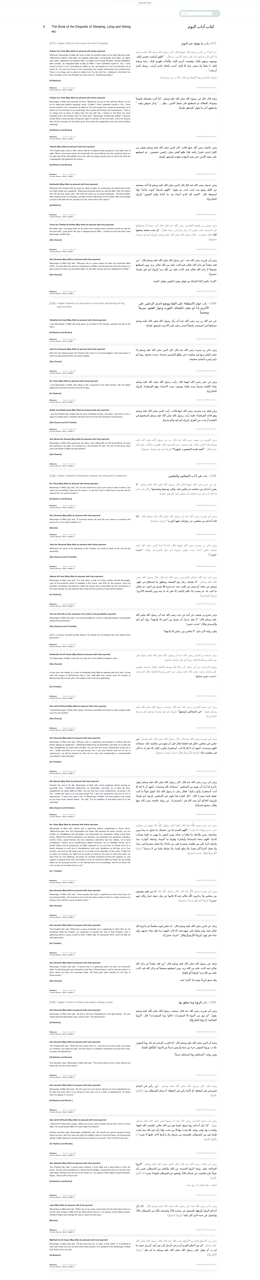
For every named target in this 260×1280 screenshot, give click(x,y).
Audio (253, 7)
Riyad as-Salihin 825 (69, 534)
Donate (147, 1277)
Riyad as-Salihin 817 (69, 249)
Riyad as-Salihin (58, 19)
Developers (127, 1277)
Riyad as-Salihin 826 (69, 566)
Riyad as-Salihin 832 (69, 814)
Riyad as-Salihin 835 (69, 953)
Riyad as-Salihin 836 (69, 990)
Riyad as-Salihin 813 (69, 88)
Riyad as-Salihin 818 (69, 291)
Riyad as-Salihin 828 (69, 644)
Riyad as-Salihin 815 (69, 174)
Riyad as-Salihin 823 (69, 464)
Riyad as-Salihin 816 (69, 215)
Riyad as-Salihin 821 (69, 400)
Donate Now (145, 2)
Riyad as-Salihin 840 (69, 1153)
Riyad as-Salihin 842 (69, 1230)
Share (208, 87)
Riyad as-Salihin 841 (69, 1195)
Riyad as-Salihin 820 (69, 371)
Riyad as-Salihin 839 (69, 1110)
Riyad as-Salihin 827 (69, 604)
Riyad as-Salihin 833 (69, 880)
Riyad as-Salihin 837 (69, 1032)
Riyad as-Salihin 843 (69, 1265)
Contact (138, 1277)
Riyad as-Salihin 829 (69, 696)
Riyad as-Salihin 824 (69, 505)
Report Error (201, 87)
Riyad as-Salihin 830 (69, 728)
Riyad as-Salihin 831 (69, 771)
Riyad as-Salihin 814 (69, 137)
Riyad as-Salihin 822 (69, 429)
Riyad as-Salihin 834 (69, 915)
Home (48, 19)
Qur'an (226, 7)
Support (117, 1277)
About (101, 1277)
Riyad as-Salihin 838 (69, 1075)
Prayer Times (244, 7)
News (108, 1277)
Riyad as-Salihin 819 (69, 339)
